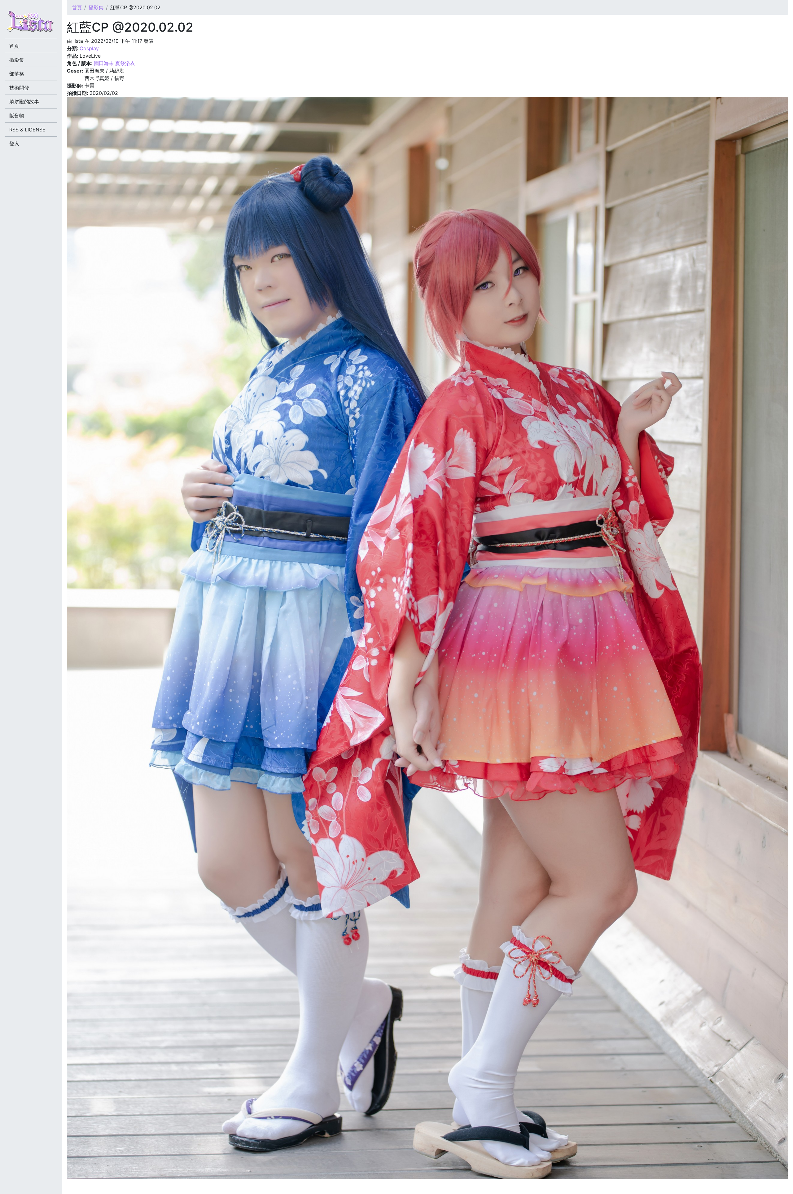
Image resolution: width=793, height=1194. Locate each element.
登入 (14, 143)
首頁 (77, 7)
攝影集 (96, 7)
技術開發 (19, 88)
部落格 (16, 74)
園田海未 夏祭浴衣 (114, 63)
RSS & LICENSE (27, 129)
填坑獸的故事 (24, 102)
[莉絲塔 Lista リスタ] (31, 23)
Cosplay (89, 48)
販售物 (16, 116)
